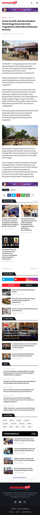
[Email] (28, 195)
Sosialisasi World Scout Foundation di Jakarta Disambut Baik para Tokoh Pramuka (24, 346)
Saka (17, 427)
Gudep (19, 420)
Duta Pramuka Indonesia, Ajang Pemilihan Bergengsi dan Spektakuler (23, 300)
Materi (29, 423)
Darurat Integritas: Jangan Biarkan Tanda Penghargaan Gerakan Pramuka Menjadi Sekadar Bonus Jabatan (18, 373)
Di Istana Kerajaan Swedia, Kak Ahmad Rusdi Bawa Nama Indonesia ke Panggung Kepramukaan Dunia (20, 333)
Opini (11, 427)
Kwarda (5, 423)
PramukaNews (24, 509)
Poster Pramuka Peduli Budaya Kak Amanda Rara (24, 310)
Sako (23, 427)
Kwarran (21, 423)
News (4, 427)
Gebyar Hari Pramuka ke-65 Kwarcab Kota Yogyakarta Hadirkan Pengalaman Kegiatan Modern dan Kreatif (10, 222)
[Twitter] (14, 195)
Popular (11, 285)
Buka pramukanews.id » (20, 477)
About (18, 512)
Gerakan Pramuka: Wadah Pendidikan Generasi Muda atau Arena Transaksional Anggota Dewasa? (18, 400)
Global (12, 420)
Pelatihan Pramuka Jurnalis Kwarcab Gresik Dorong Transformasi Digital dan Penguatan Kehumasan (9, 254)
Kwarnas (13, 423)
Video (29, 427)
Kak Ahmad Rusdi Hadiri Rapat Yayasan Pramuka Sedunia (23, 355)
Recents (29, 285)
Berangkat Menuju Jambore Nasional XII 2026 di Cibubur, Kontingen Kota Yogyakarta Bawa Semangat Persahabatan (29, 224)
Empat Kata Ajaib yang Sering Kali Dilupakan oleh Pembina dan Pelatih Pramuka (19, 382)
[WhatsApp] (23, 195)
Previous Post (7, 269)
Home (4, 17)
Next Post (33, 269)
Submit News (26, 512)
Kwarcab (10, 17)
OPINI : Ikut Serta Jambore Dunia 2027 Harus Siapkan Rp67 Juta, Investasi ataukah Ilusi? (19, 409)
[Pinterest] (18, 195)
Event (5, 420)
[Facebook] (9, 195)
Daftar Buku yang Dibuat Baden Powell (23, 291)
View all (35, 201)
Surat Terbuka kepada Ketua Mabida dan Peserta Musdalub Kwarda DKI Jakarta (18, 391)
